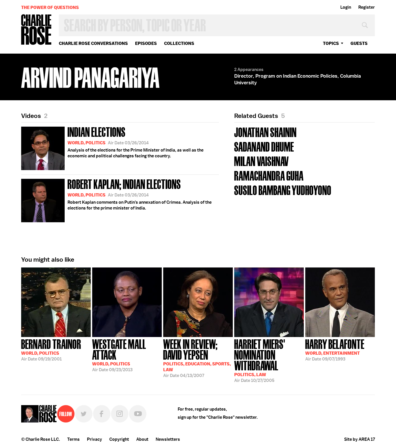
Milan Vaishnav (261, 160)
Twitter (83, 413)
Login (345, 7)
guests (359, 43)
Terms (73, 439)
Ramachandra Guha (269, 175)
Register (366, 7)
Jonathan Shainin (265, 131)
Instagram (119, 413)
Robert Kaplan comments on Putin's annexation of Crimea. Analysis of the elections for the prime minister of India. (140, 194)
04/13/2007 (197, 357)
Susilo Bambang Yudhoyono (282, 189)
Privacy (94, 439)
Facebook (101, 413)
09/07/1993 (334, 349)
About (142, 439)
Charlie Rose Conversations (93, 43)
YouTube (137, 413)
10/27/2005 (259, 360)
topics (331, 43)
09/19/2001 (51, 349)
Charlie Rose (36, 30)
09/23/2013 (119, 355)
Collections (179, 43)
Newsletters (168, 439)
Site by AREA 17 (359, 439)
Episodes (146, 43)
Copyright (119, 439)
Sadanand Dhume (264, 146)
